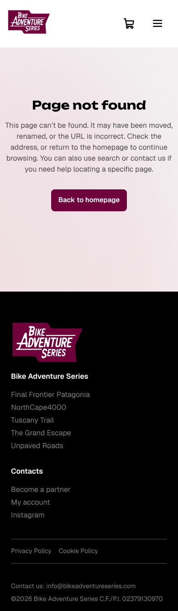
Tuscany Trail (32, 420)
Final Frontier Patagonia (50, 394)
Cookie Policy (78, 551)
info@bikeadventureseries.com (91, 586)
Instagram (28, 515)
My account (30, 502)
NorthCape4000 (38, 407)
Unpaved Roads (37, 445)
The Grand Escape (41, 433)
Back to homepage (89, 200)
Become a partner (41, 489)
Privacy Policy (31, 551)
